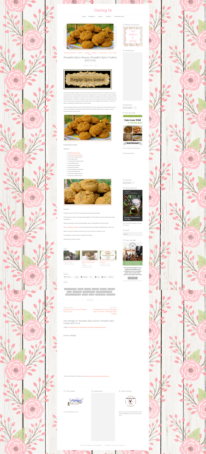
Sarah (96, 65)
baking (80, 53)
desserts (111, 289)
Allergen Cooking (70, 53)
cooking (87, 53)
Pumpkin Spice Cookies (104, 291)
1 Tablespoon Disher (72, 227)
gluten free (77, 291)
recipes (85, 294)
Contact (108, 16)
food (69, 291)
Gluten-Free (103, 53)
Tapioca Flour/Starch (76, 155)
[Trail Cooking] (75, 401)
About (100, 16)
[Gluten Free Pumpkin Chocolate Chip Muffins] (108, 255)
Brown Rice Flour (75, 153)
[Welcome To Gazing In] (133, 36)
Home (84, 16)
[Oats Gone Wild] (133, 130)
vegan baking (100, 294)
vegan (92, 294)
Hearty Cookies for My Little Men (71, 260)
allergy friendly (70, 289)
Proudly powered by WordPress (91, 445)
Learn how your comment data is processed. (97, 376)
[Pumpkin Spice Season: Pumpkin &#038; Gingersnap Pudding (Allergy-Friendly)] (90, 255)
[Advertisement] (133, 76)
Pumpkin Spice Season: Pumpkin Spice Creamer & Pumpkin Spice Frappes (105, 311)
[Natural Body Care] (133, 205)
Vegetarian (111, 294)
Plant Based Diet (88, 291)
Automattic (121, 445)
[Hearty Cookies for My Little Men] (71, 255)
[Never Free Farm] (131, 401)
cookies (87, 289)
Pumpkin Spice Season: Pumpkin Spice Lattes (75, 309)
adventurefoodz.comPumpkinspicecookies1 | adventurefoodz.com (87, 327)
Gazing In (103, 10)
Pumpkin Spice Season (73, 294)
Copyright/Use (119, 16)
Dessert (94, 53)
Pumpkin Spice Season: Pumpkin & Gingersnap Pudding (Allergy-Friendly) (89, 262)
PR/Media (91, 16)
